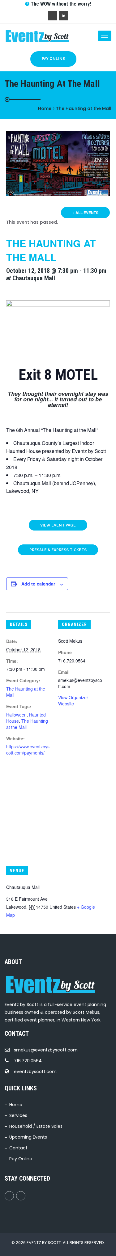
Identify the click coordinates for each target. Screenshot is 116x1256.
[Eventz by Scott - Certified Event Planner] (29, 36)
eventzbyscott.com (35, 1071)
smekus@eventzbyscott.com (46, 1050)
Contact (18, 1148)
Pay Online (53, 59)
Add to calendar (38, 584)
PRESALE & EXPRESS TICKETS (58, 550)
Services (18, 1115)
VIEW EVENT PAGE (58, 525)
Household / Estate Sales (35, 1126)
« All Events (85, 212)
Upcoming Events (28, 1137)
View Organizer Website (73, 700)
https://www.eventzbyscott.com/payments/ (27, 749)
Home (15, 1105)
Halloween (16, 715)
